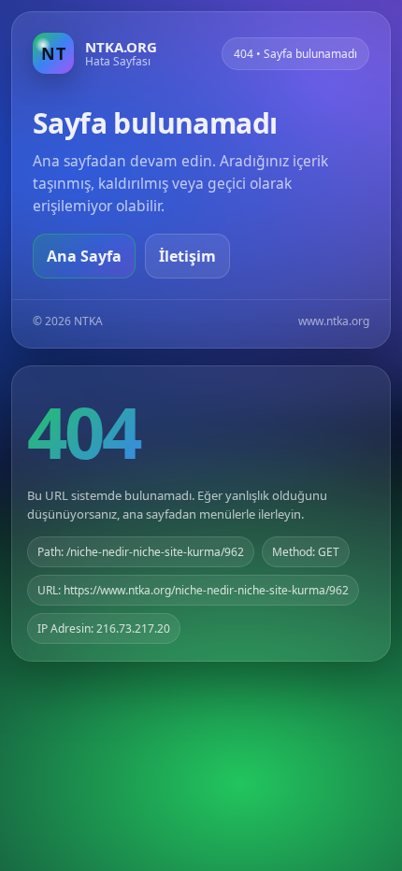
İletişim (187, 256)
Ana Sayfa (84, 256)
